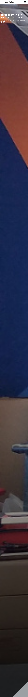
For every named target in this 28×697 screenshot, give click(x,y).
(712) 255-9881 (10, 22)
